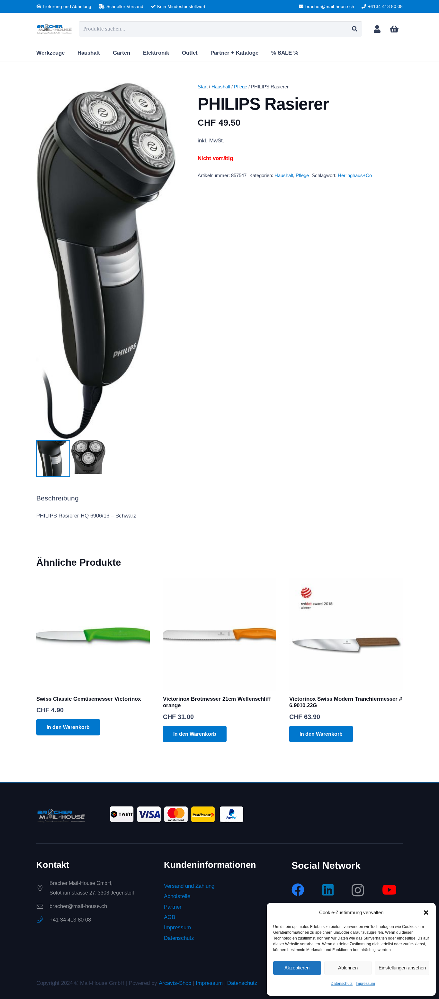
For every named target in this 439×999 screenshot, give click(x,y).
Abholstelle (177, 896)
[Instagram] (358, 890)
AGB (169, 917)
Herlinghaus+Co (355, 175)
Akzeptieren (296, 967)
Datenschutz (342, 983)
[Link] (377, 28)
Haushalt (220, 86)
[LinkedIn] (328, 889)
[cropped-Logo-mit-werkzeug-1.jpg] (54, 29)
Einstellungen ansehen (402, 967)
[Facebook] (297, 889)
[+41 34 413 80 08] (42, 920)
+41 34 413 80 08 (70, 920)
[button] (426, 912)
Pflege (240, 86)
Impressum (365, 983)
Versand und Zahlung (189, 886)
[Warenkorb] (394, 29)
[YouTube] (389, 889)
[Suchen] (354, 29)
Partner (173, 907)
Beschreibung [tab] (57, 498)
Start (203, 86)
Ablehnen (348, 967)
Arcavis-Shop (175, 983)
